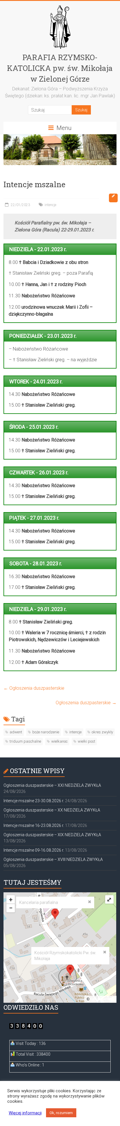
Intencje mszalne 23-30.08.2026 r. (33, 800)
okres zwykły (102, 732)
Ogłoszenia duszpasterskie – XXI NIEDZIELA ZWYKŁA (52, 785)
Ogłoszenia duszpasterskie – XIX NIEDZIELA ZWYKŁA (52, 834)
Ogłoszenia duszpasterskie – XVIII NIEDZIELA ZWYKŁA (53, 859)
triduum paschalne (25, 741)
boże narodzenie (45, 732)
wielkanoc (59, 741)
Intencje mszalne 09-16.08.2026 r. (33, 850)
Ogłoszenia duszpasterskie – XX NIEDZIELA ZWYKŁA (51, 810)
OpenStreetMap (102, 999)
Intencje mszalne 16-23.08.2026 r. (33, 825)
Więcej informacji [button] (25, 1113)
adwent (16, 732)
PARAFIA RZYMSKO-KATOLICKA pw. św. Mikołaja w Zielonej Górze (60, 68)
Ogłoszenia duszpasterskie (33, 688)
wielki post (86, 741)
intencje (50, 205)
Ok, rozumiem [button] (61, 1113)
